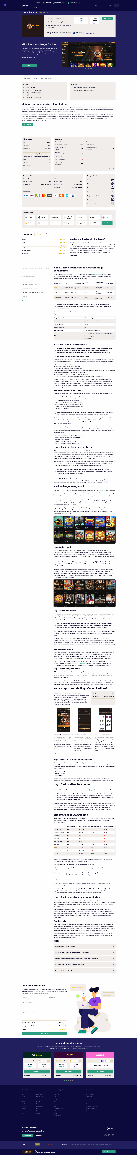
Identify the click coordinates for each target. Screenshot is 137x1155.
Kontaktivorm (27, 1135)
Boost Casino (39, 1094)
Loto (55, 1106)
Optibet (38, 1108)
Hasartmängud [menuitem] (74, 2)
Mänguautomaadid (58, 1108)
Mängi (29, 65)
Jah (60, 1023)
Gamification (89, 1096)
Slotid (55, 550)
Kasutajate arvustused (46, 79)
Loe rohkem (73, 255)
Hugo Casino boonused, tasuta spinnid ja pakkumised (36, 268)
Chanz (23, 1099)
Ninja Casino (39, 1106)
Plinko (55, 1111)
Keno (55, 1101)
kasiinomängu (102, 490)
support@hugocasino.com (42, 156)
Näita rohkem (107, 223)
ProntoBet (38, 1111)
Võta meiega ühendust (91, 1108)
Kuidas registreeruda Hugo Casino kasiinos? (33, 280)
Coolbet (38, 1099)
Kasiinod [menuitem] (38, 2)
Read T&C (111, 168)
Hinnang (35, 79)
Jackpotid (88, 1099)
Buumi (23, 1096)
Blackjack (56, 1099)
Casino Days (39, 1096)
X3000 (38, 1113)
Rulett (55, 1113)
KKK (23, 300)
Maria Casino (25, 1106)
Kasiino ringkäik (27, 79)
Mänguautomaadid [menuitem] (60, 2)
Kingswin (38, 1104)
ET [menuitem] (116, 5)
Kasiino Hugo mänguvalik (28, 276)
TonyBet (24, 1113)
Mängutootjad (89, 1094)
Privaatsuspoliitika (102, 1144)
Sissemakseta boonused (61, 399)
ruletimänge (82, 663)
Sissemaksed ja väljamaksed (29, 288)
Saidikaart (109, 1144)
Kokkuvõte (24, 296)
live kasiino (81, 614)
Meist (87, 1111)
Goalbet (38, 1101)
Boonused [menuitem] (48, 2)
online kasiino (65, 108)
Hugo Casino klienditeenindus (30, 284)
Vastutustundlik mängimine (92, 1106)
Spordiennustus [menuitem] (40, 8)
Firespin (23, 1101)
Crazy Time (56, 1094)
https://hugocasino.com (43, 154)
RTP (87, 1101)
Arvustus (27, 1075)
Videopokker (57, 1118)
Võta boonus (107, 18)
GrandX (23, 1104)
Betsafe (24, 1094)
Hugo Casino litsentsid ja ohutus (30, 272)
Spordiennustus (58, 1115)
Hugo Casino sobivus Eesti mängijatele (32, 292)
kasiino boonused (97, 274)
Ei (65, 1023)
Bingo (55, 1096)
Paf (22, 1111)
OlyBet (23, 1108)
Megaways (88, 1104)
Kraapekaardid (57, 1104)
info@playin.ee (40, 1135)
